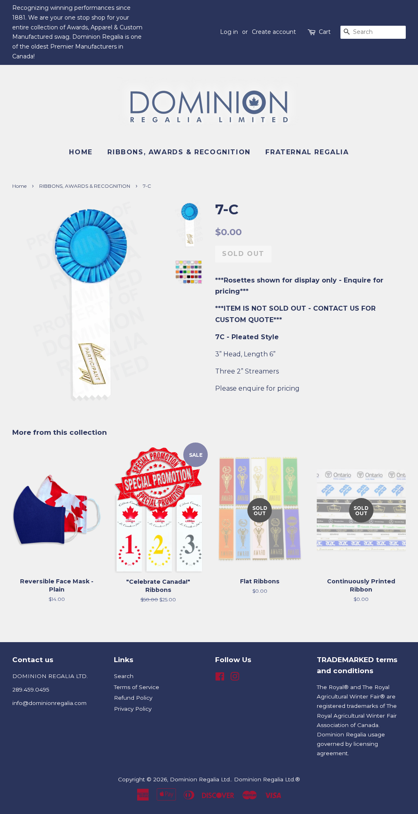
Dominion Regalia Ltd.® (267, 779)
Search (123, 676)
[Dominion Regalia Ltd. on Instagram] (234, 678)
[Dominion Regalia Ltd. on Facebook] (220, 678)
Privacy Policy (132, 708)
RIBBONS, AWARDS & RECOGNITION (178, 152)
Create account (274, 32)
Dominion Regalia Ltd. (200, 779)
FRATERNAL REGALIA (307, 152)
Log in (229, 32)
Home (80, 152)
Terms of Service (136, 687)
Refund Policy (133, 697)
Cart (325, 32)
